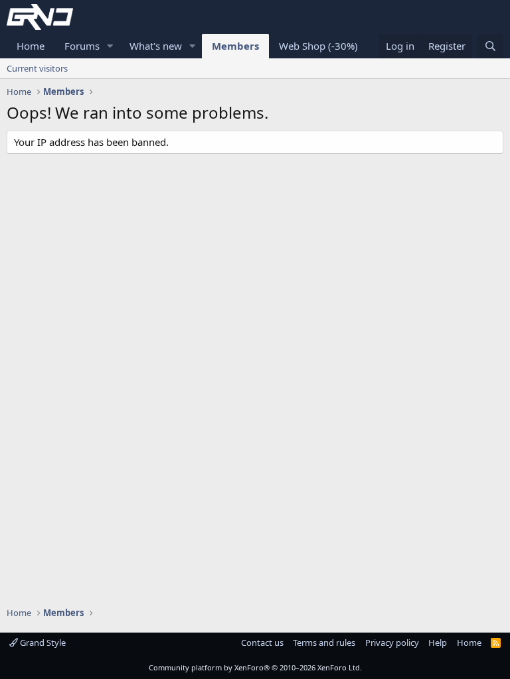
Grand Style (42, 642)
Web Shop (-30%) (318, 45)
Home (30, 45)
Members (235, 45)
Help (437, 642)
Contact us (262, 642)
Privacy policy (392, 642)
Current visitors (37, 68)
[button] (110, 46)
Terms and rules (324, 642)
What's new (155, 45)
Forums (82, 45)
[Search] (490, 46)
